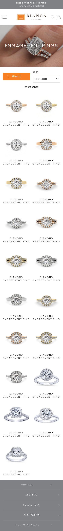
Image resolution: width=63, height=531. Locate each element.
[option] (31, 5)
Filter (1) (16, 76)
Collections (31, 505)
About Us (31, 495)
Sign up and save (27, 525)
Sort (36, 72)
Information (31, 515)
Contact (27, 485)
